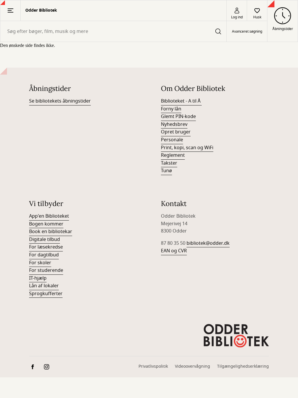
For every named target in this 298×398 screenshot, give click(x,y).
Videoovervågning (192, 366)
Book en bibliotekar (50, 231)
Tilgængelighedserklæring (243, 366)
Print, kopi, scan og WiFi (187, 147)
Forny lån (171, 108)
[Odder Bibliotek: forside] (236, 335)
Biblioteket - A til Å (181, 101)
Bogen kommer (46, 224)
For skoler (40, 262)
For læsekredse (46, 247)
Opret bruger (176, 131)
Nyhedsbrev (174, 124)
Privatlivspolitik (153, 366)
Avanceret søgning (247, 31)
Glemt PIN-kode (178, 116)
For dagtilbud (44, 254)
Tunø (166, 170)
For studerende (46, 270)
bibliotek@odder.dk (208, 243)
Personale (172, 139)
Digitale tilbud (44, 239)
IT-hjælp (38, 278)
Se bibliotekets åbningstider (60, 101)
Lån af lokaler (44, 285)
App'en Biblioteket (49, 216)
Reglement (173, 155)
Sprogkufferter (46, 293)
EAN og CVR (174, 250)
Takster (169, 163)
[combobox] (113, 31)
